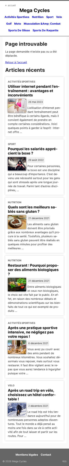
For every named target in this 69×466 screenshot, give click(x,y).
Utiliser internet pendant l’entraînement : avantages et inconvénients (33, 90)
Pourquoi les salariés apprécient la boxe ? (32, 151)
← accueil (10, 5)
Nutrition (38, 17)
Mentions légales (27, 454)
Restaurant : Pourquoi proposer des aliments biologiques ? (33, 269)
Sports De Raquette (45, 30)
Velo (59, 17)
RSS (64, 461)
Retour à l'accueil (16, 62)
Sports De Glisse (19, 30)
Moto (17, 23)
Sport (49, 17)
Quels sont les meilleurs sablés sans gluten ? (32, 209)
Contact (46, 454)
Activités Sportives (17, 17)
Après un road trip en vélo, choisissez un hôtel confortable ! (32, 394)
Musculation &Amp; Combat (42, 23)
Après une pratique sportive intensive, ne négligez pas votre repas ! (32, 332)
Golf (9, 23)
